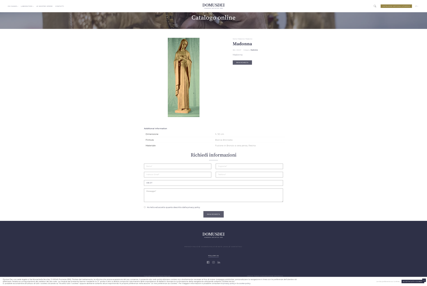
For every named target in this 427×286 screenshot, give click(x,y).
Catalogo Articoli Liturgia (396, 6)
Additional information (155, 128)
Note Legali (223, 246)
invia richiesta (242, 62)
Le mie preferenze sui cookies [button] (388, 281)
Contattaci (236, 246)
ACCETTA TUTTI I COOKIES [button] (413, 281)
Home (235, 39)
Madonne (241, 39)
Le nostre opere (44, 6)
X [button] (424, 280)
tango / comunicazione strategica (268, 276)
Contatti (59, 6)
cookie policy (244, 283)
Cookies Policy (208, 246)
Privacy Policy (191, 246)
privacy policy (193, 207)
